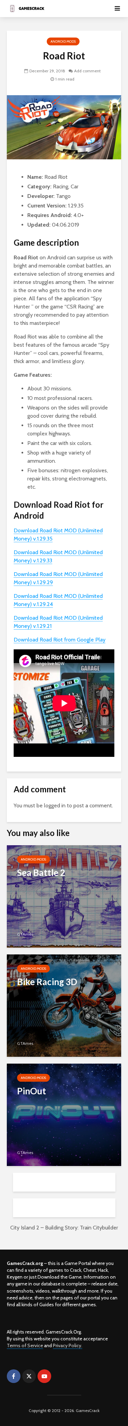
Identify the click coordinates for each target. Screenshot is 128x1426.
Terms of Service (25, 1345)
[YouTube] (44, 1376)
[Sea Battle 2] (64, 896)
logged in (55, 805)
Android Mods (63, 41)
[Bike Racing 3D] (64, 1005)
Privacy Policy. (67, 1345)
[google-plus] (60, 1376)
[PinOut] (64, 1114)
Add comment (87, 70)
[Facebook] (13, 1376)
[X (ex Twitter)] (29, 1376)
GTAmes (25, 934)
